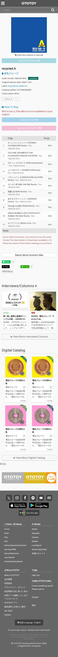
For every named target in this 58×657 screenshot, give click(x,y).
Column (35, 537)
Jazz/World (9, 557)
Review (35, 541)
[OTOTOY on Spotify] (33, 498)
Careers (7, 615)
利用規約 (8, 583)
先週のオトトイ (38, 553)
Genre (9, 524)
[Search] (54, 10)
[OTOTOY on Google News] (49, 498)
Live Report (36, 545)
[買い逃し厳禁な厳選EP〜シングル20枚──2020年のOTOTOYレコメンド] (15, 301)
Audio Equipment (39, 549)
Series (34, 529)
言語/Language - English (30, 622)
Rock (6, 533)
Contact (35, 597)
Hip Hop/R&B (10, 549)
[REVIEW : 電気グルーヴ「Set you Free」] (43, 301)
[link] (29, 60)
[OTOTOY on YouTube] (41, 498)
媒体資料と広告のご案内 (15, 607)
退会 (34, 605)
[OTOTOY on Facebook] (25, 498)
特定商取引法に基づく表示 (16, 591)
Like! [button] (26, 266)
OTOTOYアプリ (10, 603)
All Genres (17, 524)
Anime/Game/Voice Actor (15, 545)
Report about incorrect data (29, 255)
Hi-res (6, 529)
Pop (6, 537)
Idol (6, 541)
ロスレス (8, 99)
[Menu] (3, 3)
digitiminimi (25, 646)
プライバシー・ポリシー (15, 587)
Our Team (8, 611)
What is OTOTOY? (11, 575)
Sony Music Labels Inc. (18, 86)
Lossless (33, 78)
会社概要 (8, 579)
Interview (35, 533)
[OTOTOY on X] (9, 498)
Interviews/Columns (18, 286)
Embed (9, 271)
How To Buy (11, 107)
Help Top (36, 575)
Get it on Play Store (39, 505)
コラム (6, 313)
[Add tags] (17, 99)
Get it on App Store (18, 505)
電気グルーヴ (10, 73)
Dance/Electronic (11, 553)
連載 (33, 313)
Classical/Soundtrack (13, 561)
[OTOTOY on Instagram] (17, 498)
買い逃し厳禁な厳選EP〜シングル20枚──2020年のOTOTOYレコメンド (14, 319)
